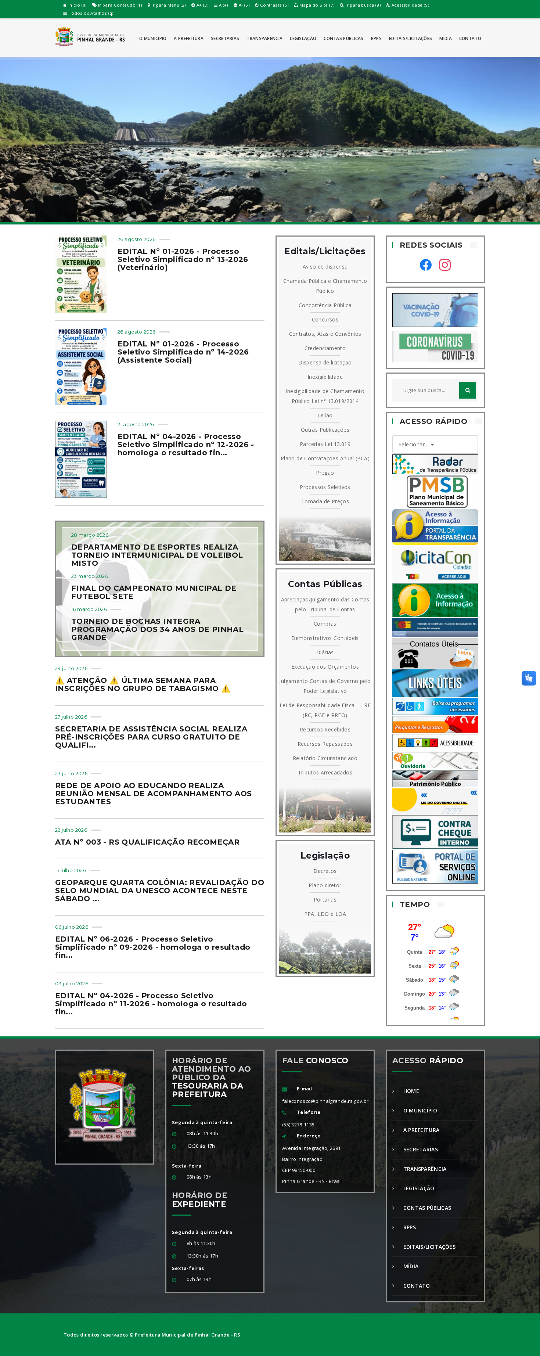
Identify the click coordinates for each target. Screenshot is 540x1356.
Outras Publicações (325, 429)
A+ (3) (201, 5)
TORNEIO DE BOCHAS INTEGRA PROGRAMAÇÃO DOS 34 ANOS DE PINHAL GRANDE (157, 629)
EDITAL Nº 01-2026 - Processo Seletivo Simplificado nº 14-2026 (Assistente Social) (183, 351)
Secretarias (225, 38)
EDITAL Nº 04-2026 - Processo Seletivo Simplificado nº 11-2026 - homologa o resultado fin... (151, 1003)
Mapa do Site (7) (316, 5)
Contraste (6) (274, 5)
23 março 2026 (89, 576)
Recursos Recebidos (325, 729)
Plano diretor (325, 885)
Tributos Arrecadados (325, 772)
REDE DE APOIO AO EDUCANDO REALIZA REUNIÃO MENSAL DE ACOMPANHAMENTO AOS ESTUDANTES (153, 793)
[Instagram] (445, 266)
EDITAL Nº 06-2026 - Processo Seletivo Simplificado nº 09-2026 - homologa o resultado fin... (152, 947)
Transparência (264, 38)
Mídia (445, 38)
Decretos (324, 870)
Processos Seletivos (325, 486)
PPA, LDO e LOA (325, 913)
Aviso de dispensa (325, 266)
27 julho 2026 (71, 717)
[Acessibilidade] (435, 741)
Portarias (325, 899)
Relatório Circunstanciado (325, 758)
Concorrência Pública (325, 305)
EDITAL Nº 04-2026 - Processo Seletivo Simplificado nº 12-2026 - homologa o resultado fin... (186, 444)
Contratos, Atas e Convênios (325, 333)
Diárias (325, 652)
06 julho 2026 (71, 927)
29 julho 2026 (71, 668)
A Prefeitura (189, 38)
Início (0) (76, 5)
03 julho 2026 (71, 983)
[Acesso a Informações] (435, 599)
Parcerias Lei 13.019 (325, 443)
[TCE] (435, 626)
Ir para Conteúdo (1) (119, 5)
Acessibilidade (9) (409, 5)
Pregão (325, 472)
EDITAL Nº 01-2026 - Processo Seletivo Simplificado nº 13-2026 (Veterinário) (183, 259)
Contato (470, 38)
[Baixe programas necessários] (435, 705)
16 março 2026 (89, 609)
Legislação (303, 38)
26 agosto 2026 (137, 239)
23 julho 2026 (71, 773)
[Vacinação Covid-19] (435, 309)
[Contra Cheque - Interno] (435, 831)
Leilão (324, 415)
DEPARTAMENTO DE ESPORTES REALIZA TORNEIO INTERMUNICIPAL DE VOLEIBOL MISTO (157, 555)
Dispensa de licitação (325, 362)
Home (410, 1090)
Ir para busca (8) (362, 5)
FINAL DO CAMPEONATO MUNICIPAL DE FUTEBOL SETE (154, 592)
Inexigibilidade (325, 376)
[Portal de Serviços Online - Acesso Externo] (435, 866)
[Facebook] (426, 266)
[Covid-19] (435, 345)
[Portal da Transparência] (435, 526)
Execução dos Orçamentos (325, 666)
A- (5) (243, 5)
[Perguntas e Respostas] (435, 723)
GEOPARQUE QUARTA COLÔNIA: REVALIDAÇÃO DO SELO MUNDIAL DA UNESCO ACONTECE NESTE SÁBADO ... (159, 890)
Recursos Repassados (325, 743)
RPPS (376, 38)
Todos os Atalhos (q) (90, 13)
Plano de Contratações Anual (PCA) (325, 458)
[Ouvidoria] (435, 759)
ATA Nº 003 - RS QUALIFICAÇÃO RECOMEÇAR (147, 842)
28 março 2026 (89, 535)
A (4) (222, 5)
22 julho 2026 (71, 830)
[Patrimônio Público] (435, 778)
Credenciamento (325, 348)
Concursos (325, 319)
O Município (152, 38)
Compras (325, 623)
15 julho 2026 (70, 870)
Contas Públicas (344, 38)
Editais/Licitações (410, 38)
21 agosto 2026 (136, 424)
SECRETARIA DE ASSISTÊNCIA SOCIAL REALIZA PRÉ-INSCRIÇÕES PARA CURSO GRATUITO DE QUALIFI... (151, 736)
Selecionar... (414, 444)
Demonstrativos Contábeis (325, 637)
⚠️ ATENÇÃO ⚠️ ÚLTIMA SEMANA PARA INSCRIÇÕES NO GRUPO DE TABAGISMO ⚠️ (143, 684)
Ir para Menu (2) (168, 5)
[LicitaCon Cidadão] (435, 563)
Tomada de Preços (325, 501)
